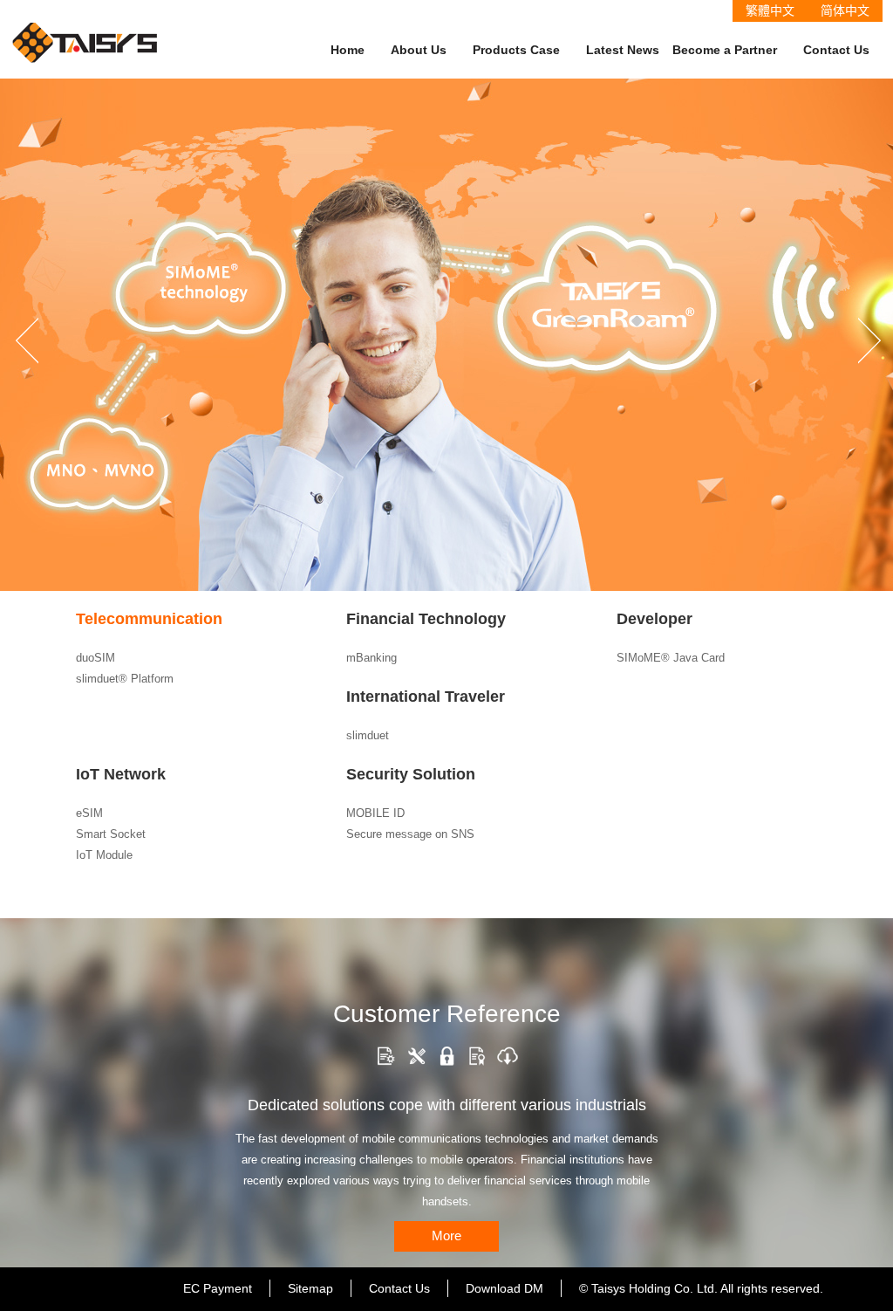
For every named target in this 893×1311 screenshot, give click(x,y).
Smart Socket (111, 834)
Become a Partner (724, 50)
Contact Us (836, 50)
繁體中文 (770, 10)
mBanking (371, 657)
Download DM (504, 1288)
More (446, 1235)
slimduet (367, 735)
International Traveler (425, 696)
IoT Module (104, 854)
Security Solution (410, 774)
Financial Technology (426, 619)
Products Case (516, 50)
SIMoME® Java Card (671, 657)
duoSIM (95, 657)
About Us (418, 50)
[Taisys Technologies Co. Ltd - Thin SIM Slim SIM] (85, 31)
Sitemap (310, 1288)
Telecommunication (149, 619)
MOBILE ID (375, 813)
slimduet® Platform (125, 678)
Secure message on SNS (410, 834)
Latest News (622, 50)
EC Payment (217, 1288)
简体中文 (845, 10)
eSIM (89, 813)
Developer (654, 619)
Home (348, 50)
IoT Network (121, 774)
